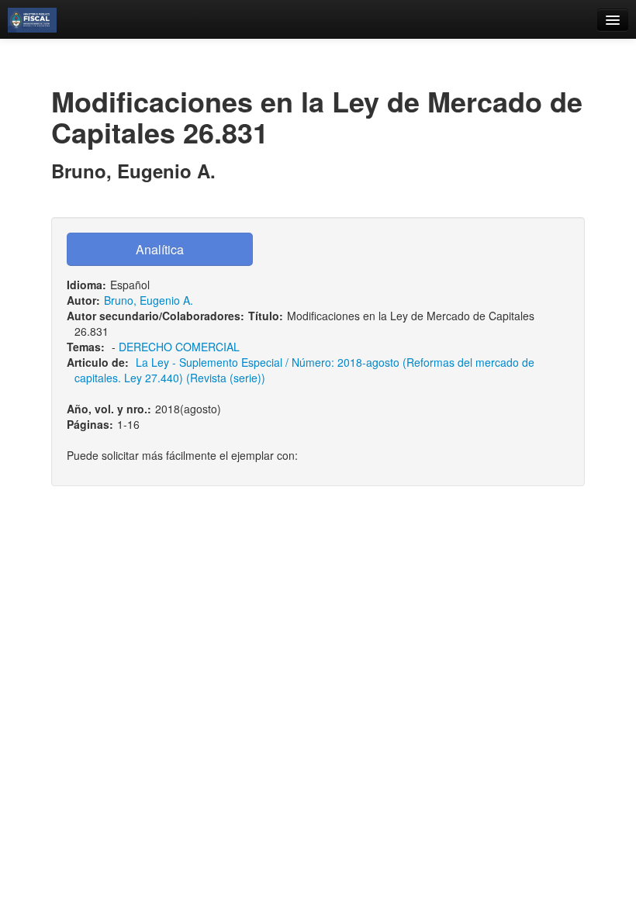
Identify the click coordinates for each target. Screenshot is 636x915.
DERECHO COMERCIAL (179, 346)
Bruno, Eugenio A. (148, 300)
